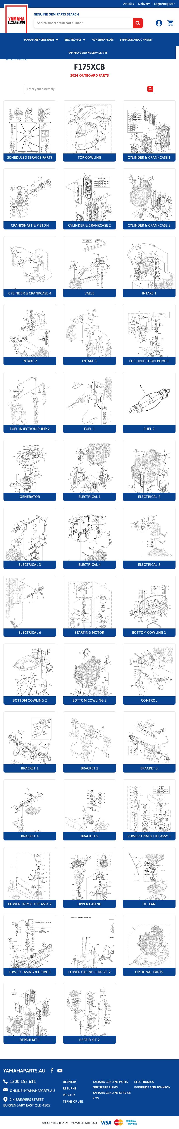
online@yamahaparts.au (32, 1091)
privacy (69, 1095)
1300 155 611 (23, 1081)
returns (69, 1088)
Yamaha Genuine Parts (39, 39)
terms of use (73, 1101)
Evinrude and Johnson (136, 39)
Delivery (144, 3)
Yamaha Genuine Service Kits (88, 52)
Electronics (73, 39)
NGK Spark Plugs (103, 39)
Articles (128, 3)
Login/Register (164, 3)
